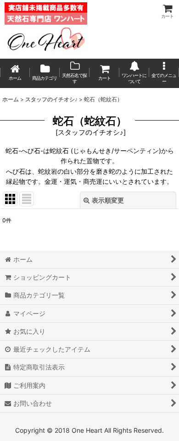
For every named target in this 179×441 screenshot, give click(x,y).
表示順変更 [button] (108, 200)
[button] (164, 73)
